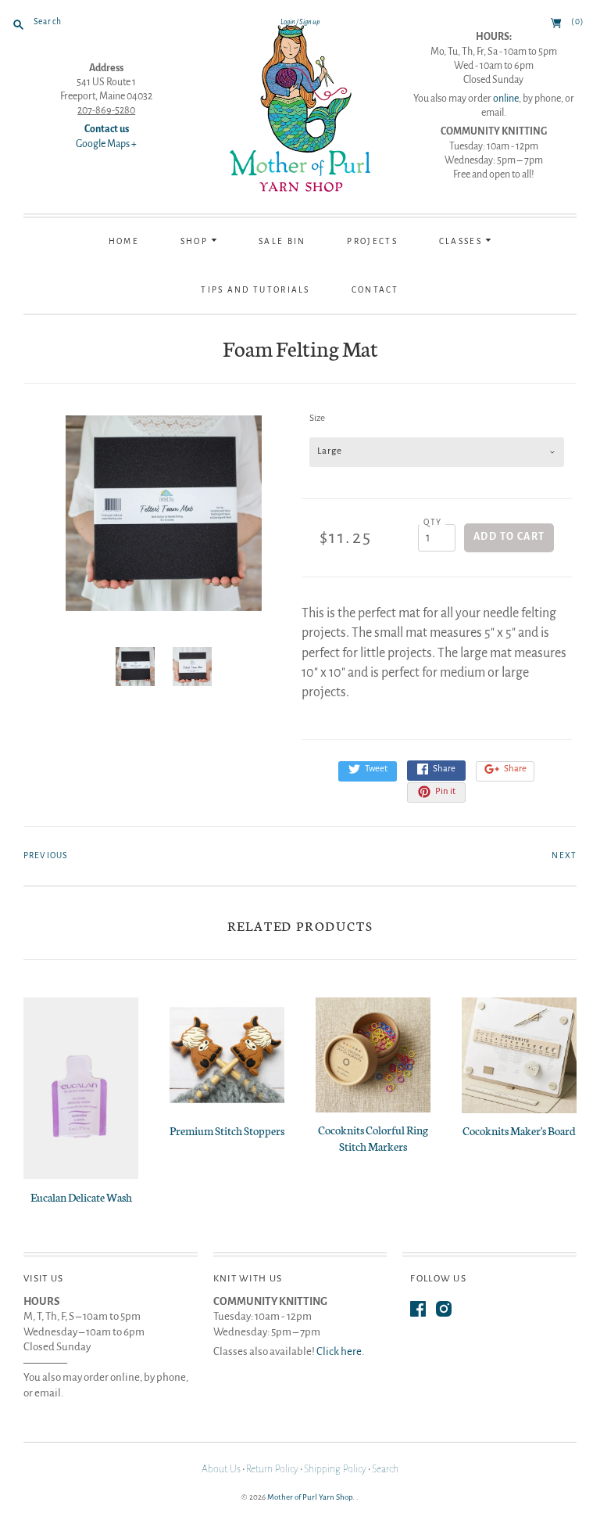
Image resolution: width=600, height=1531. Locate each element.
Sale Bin (282, 241)
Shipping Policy (335, 1469)
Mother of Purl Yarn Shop (309, 1497)
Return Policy (272, 1469)
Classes (462, 241)
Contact (375, 290)
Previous (45, 855)
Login (287, 22)
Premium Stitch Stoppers (227, 1130)
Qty (432, 522)
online (506, 98)
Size (317, 418)
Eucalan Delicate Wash (81, 1197)
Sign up (309, 22)
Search (385, 1469)
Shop (196, 241)
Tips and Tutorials (255, 290)
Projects (372, 241)
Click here (339, 1351)
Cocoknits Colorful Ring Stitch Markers (373, 1138)
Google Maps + (106, 143)
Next (564, 855)
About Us (221, 1469)
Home (124, 241)
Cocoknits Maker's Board (519, 1130)
